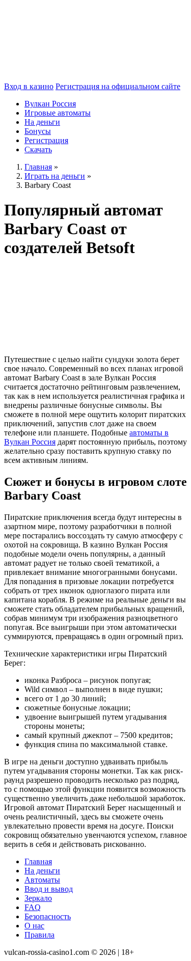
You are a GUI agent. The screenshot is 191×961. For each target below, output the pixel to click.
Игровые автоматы (57, 112)
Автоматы (42, 879)
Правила (39, 934)
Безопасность (47, 916)
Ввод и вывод (48, 889)
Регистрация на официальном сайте (118, 86)
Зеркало (38, 898)
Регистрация (46, 140)
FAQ (32, 907)
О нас (34, 925)
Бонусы (37, 131)
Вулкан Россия (50, 103)
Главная (38, 861)
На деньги (42, 122)
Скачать (38, 149)
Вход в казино (28, 86)
